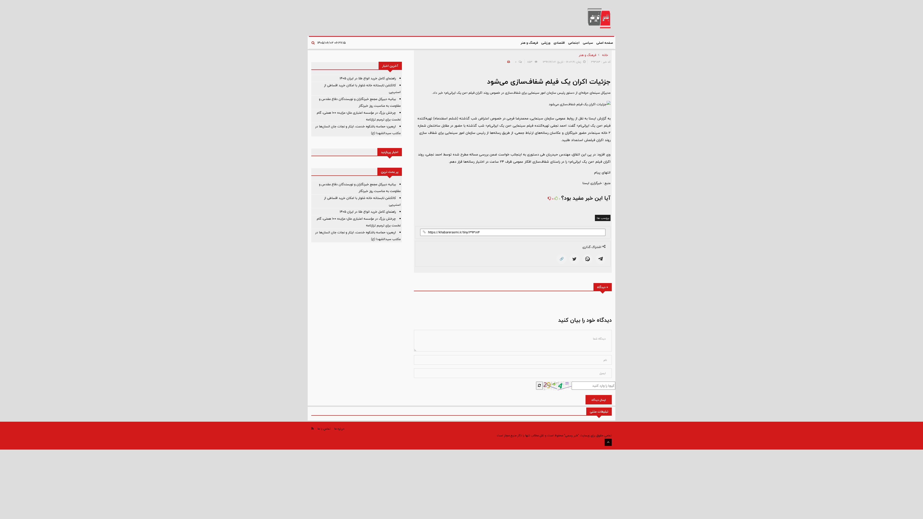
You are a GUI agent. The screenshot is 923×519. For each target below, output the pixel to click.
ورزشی (545, 43)
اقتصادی (559, 43)
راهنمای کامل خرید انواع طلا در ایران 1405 (368, 78)
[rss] (312, 428)
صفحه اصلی (604, 43)
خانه (605, 55)
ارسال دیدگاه (599, 399)
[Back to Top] (608, 442)
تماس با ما (324, 428)
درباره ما (339, 428)
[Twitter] (574, 259)
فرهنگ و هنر (529, 43)
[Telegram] (600, 259)
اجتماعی (574, 43)
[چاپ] (508, 61)
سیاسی (588, 43)
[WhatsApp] (587, 259)
